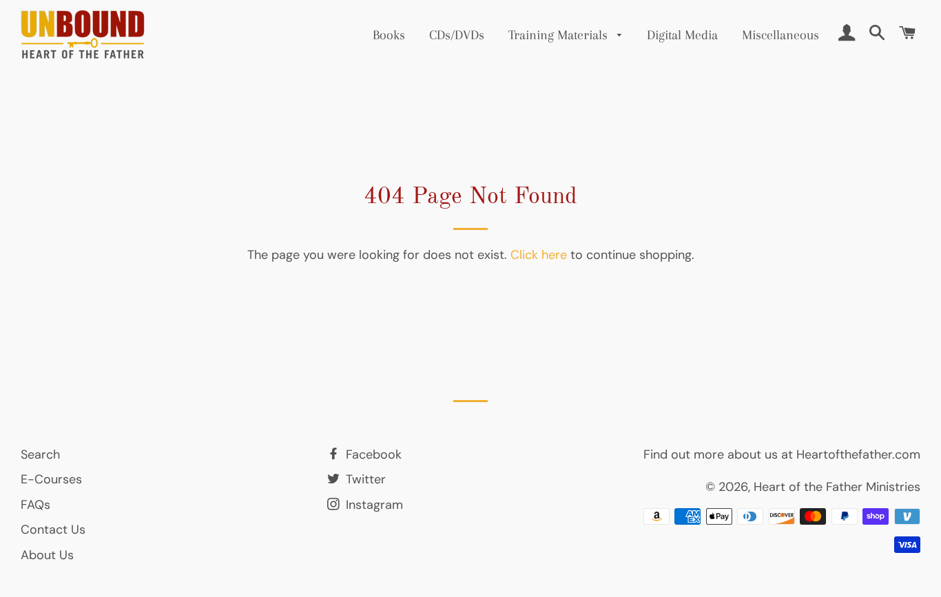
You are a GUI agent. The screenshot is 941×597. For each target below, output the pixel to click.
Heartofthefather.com (858, 454)
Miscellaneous (780, 35)
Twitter (364, 479)
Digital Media (682, 35)
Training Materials (559, 35)
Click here (538, 255)
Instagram (372, 504)
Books (389, 35)
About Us (47, 555)
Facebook (372, 454)
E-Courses (51, 479)
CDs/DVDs (456, 35)
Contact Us (53, 529)
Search (40, 454)
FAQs (35, 504)
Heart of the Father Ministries (837, 487)
